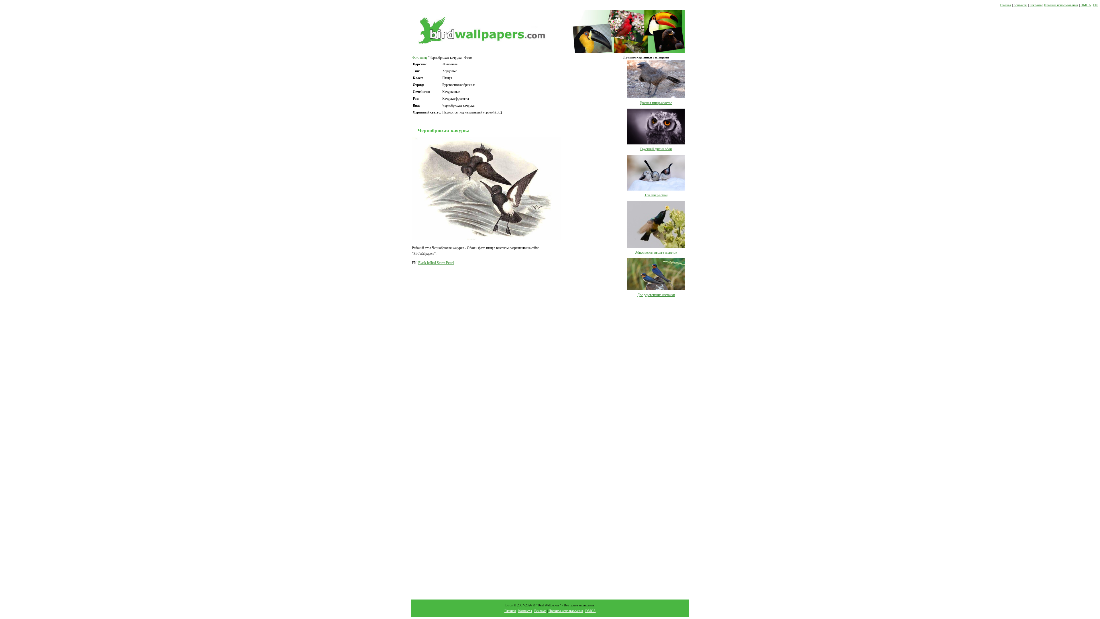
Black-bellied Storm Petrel (436, 263)
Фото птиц (419, 58)
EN (1095, 5)
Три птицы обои (656, 195)
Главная (1005, 5)
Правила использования (1061, 5)
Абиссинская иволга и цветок (656, 252)
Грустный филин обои (656, 149)
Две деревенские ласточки (656, 295)
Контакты (1020, 5)
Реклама (1036, 5)
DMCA (1086, 5)
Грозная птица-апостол (656, 103)
